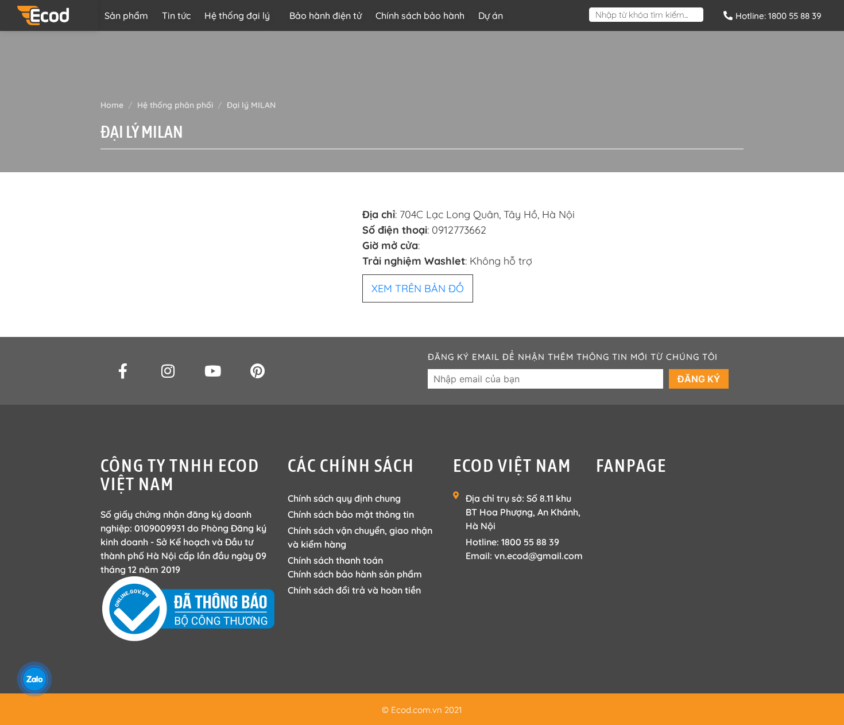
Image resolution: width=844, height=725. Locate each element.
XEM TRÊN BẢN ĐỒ (417, 288)
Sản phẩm (126, 15)
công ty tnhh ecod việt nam (180, 474)
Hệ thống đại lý (237, 15)
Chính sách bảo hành (419, 15)
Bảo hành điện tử (325, 15)
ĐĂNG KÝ (698, 379)
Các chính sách (351, 465)
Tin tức (176, 15)
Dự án (490, 15)
